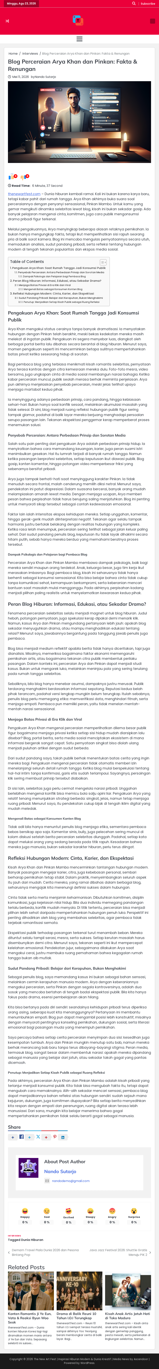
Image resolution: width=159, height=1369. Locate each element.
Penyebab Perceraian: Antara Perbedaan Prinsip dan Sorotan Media (61, 272)
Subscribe (148, 3)
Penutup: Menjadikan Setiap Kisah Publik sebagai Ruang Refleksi (61, 302)
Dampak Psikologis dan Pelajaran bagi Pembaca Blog (54, 276)
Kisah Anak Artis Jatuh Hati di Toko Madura (127, 1316)
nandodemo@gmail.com (71, 1181)
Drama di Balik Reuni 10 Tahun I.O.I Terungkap (76, 1316)
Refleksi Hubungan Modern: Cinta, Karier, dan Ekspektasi (53, 294)
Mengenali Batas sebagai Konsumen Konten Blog (53, 289)
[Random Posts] (7, 21)
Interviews (14, 1236)
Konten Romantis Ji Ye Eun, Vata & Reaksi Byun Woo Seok (29, 1318)
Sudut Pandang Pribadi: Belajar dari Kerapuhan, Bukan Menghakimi (61, 298)
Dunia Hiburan (32, 1240)
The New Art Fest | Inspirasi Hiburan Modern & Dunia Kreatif (72, 1359)
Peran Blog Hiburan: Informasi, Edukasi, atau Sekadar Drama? (57, 281)
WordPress (87, 1363)
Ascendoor (141, 1359)
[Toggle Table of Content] (101, 262)
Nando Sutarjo (45, 77)
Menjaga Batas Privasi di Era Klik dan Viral (45, 285)
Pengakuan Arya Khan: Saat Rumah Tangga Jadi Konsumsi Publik (59, 268)
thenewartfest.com (24, 194)
